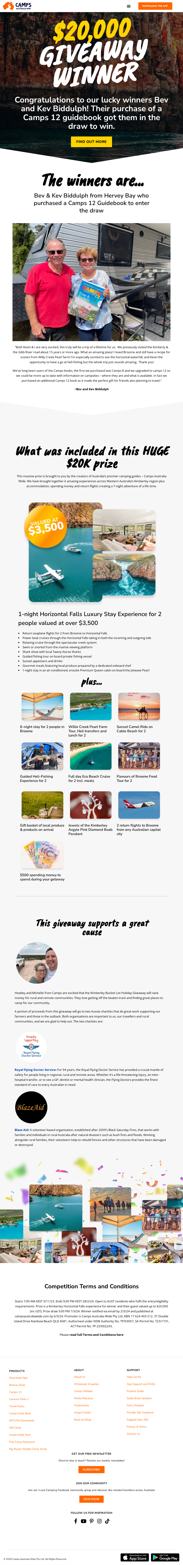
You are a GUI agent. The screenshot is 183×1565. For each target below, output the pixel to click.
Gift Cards (15, 1427)
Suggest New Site (138, 1419)
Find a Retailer (135, 1405)
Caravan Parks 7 (19, 1399)
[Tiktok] (107, 1521)
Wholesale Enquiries (86, 1384)
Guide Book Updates (139, 1398)
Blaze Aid (21, 1130)
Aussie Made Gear (20, 1435)
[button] (129, 6)
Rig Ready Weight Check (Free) (28, 1449)
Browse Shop (17, 1385)
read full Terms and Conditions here (96, 1335)
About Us (79, 1377)
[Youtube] (83, 1521)
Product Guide (135, 1391)
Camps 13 (15, 1392)
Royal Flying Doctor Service (35, 1070)
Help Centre (134, 1377)
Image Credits (82, 1412)
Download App (18, 1378)
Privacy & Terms (136, 1427)
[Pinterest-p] (91, 1521)
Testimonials (81, 1405)
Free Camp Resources (22, 1442)
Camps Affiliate (83, 1391)
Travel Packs (16, 1406)
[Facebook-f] (75, 1521)
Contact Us (133, 1434)
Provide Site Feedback (140, 1412)
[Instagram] (99, 1521)
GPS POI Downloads (21, 1420)
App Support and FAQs (141, 1384)
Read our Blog (82, 1419)
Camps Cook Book (20, 1413)
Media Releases (83, 1398)
